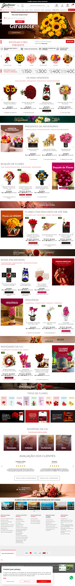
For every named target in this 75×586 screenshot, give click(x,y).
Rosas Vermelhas (36, 167)
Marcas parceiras (50, 526)
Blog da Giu (49, 523)
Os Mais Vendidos (37, 77)
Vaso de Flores (66, 112)
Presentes (18, 9)
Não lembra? (41, 43)
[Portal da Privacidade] (62, 566)
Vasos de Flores (67, 332)
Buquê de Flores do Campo (50, 245)
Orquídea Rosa (58, 303)
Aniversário (55, 65)
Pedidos (67, 6)
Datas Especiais (48, 9)
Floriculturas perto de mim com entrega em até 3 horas (37, 500)
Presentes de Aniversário (53, 80)
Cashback (56, 6)
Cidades (42, 9)
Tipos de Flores (37, 9)
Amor (47, 112)
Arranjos (31, 9)
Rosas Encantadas (67, 244)
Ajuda (22, 6)
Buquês (26, 9)
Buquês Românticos (50, 159)
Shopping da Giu (63, 9)
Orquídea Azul (49, 303)
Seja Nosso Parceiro (51, 524)
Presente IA (64, 518)
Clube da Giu (56, 9)
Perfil (62, 6)
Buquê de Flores (41, 80)
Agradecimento (43, 197)
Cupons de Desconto (52, 527)
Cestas (22, 9)
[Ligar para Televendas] (18, 5)
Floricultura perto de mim (66, 522)
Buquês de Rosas (43, 65)
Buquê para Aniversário (43, 129)
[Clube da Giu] (37, 497)
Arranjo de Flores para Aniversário (60, 129)
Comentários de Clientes (50, 529)
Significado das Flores (67, 520)
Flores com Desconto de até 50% (46, 212)
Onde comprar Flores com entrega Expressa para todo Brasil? (67, 526)
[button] (73, 25)
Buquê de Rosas (65, 533)
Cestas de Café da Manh (66, 531)
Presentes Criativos (42, 294)
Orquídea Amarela (40, 303)
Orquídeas (32, 300)
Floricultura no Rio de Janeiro (46, 507)
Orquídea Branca (50, 332)
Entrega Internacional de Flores (67, 529)
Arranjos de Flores (66, 159)
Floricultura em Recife (60, 507)
